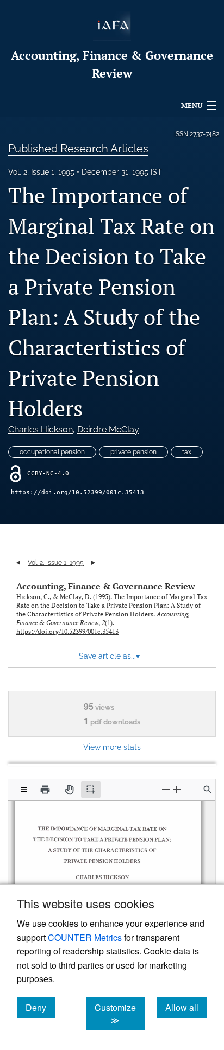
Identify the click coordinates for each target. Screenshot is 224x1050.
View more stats (112, 747)
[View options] (24, 789)
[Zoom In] (176, 789)
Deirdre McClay (108, 429)
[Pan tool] (69, 789)
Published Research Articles (78, 148)
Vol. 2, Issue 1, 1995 (41, 172)
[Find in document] (207, 789)
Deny (40, 1007)
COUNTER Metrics (85, 937)
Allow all (186, 1007)
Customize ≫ (120, 1013)
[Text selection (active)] (91, 789)
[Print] (45, 789)
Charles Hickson (40, 429)
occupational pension (52, 452)
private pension (133, 452)
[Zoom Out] (165, 789)
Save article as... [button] (109, 656)
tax (186, 452)
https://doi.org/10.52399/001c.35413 (77, 492)
